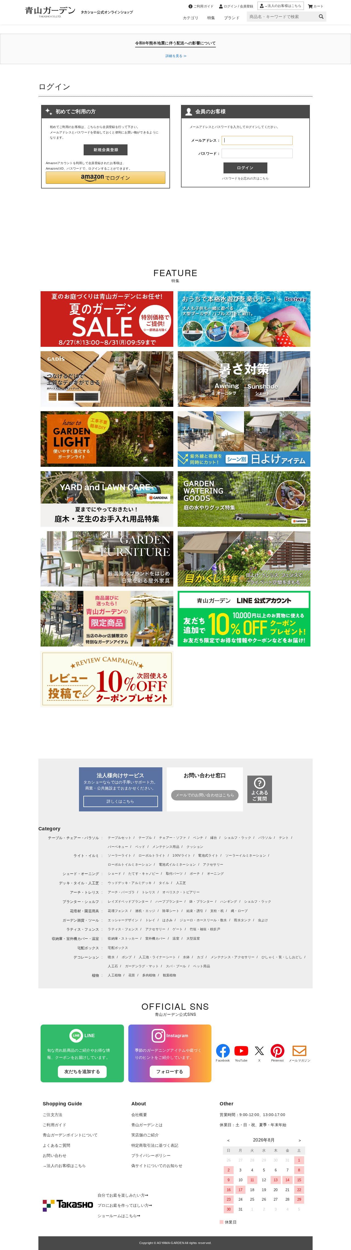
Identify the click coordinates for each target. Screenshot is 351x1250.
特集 (211, 18)
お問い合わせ (54, 1156)
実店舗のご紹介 (145, 1135)
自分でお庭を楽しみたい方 (121, 1195)
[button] (105, 177)
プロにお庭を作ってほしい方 (123, 1205)
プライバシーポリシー (151, 1156)
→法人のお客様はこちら (64, 1166)
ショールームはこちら (117, 1216)
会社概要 (139, 1115)
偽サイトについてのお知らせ (156, 1166)
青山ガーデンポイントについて (70, 1135)
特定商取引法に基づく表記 (155, 1145)
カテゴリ (191, 18)
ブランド (232, 18)
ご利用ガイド (54, 1125)
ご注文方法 (53, 1115)
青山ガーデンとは (147, 1125)
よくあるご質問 (56, 1145)
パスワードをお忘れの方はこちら (245, 178)
